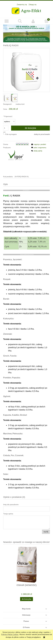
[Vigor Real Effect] (16, 162)
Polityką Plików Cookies (9, 634)
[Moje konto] (33, 21)
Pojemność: (8, 116)
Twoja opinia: (8, 514)
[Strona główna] (26, 10)
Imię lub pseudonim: (11, 504)
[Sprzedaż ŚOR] (26, 33)
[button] (6, 21)
